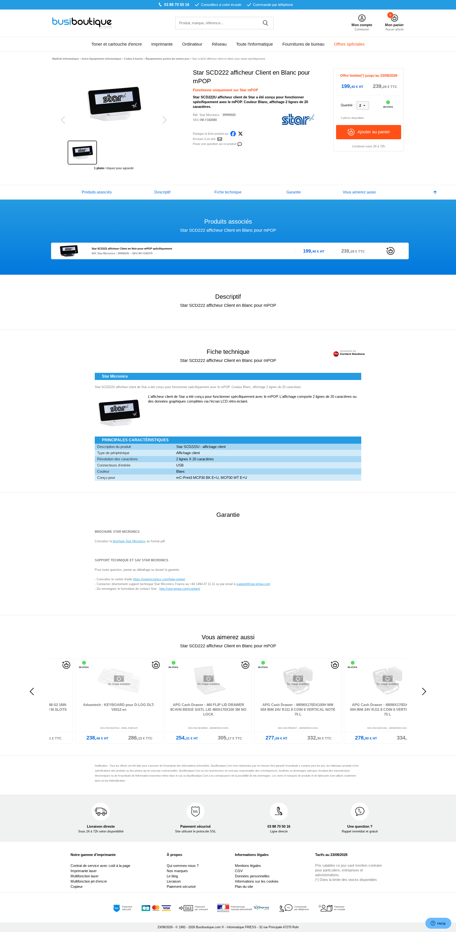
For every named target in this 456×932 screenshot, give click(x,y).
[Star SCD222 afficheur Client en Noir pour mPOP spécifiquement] (69, 251)
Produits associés (97, 192)
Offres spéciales (349, 44)
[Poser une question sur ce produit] (239, 144)
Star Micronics (209, 115)
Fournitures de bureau (303, 44)
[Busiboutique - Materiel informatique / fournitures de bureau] (82, 23)
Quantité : (347, 105)
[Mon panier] (394, 18)
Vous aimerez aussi (359, 192)
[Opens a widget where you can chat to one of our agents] (438, 924)
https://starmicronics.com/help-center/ (159, 579)
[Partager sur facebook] (233, 133)
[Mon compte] (362, 18)
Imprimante (162, 44)
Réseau (219, 44)
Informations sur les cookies (257, 881)
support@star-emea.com (253, 584)
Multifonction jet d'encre (89, 881)
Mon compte (362, 25)
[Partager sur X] (240, 133)
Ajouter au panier (373, 132)
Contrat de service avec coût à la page (100, 866)
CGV (239, 871)
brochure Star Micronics (129, 541)
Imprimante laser (84, 871)
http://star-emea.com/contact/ (179, 589)
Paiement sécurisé (181, 886)
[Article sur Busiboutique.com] (219, 139)
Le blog (172, 876)
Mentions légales (248, 866)
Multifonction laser (85, 876)
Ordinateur (192, 44)
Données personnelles (252, 876)
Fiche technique (228, 192)
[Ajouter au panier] (390, 251)
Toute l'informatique (254, 44)
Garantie (293, 192)
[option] (114, 103)
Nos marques (177, 871)
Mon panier (394, 25)
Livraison (174, 881)
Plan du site (244, 886)
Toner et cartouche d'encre (116, 44)
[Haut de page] (435, 192)
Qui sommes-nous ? (183, 866)
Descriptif (162, 192)
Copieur (77, 886)
